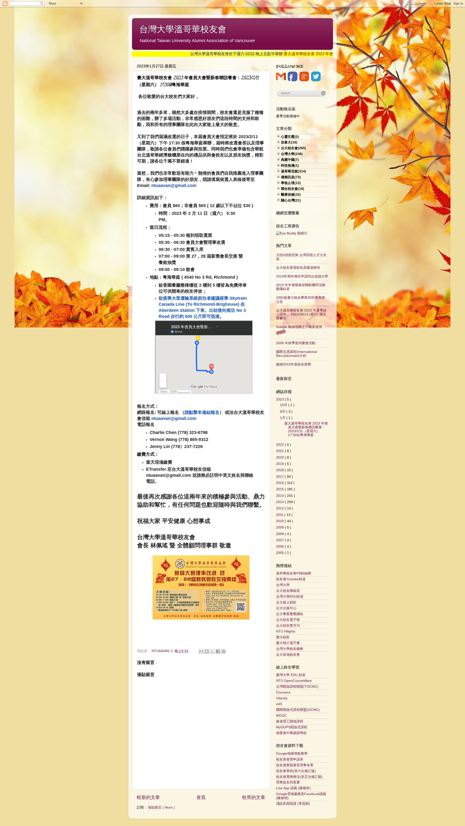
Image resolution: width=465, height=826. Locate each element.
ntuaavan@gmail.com (173, 185)
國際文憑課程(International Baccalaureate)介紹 (296, 353)
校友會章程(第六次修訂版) (296, 771)
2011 (280, 515)
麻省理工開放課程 (289, 721)
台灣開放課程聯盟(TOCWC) (297, 686)
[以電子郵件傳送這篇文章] (201, 651)
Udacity (281, 698)
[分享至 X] (212, 651)
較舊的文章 (253, 797)
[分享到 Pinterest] (223, 651)
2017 (280, 476)
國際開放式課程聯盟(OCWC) (298, 710)
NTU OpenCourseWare (294, 681)
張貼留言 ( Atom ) (161, 807)
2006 (280, 546)
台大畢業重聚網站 (289, 614)
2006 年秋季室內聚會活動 (295, 343)
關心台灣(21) (291, 200)
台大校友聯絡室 (288, 591)
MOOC (281, 715)
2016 (280, 483)
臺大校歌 (283, 637)
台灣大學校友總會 (289, 649)
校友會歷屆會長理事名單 (294, 765)
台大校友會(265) (293, 148)
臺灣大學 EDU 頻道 (290, 675)
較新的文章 (148, 797)
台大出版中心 (286, 608)
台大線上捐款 (286, 602)
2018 (280, 470)
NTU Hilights (285, 631)
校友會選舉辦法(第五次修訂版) (299, 777)
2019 (280, 464)
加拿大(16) (289, 142)
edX (279, 704)
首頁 (201, 797)
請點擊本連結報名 (202, 412)
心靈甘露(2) (290, 137)
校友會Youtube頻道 (291, 579)
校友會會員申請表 (289, 759)
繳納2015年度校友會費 (293, 364)
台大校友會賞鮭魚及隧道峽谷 (298, 267)
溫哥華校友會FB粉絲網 (293, 573)
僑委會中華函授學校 (291, 733)
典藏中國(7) (290, 160)
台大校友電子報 (288, 620)
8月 (283, 411)
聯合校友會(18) (292, 189)
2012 (280, 508)
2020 (280, 457)
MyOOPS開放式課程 (291, 727)
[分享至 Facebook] (218, 651)
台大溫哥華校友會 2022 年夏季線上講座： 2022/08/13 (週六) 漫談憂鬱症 (301, 314)
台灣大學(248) (292, 154)
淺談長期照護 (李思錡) (293, 803)
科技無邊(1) (290, 165)
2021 (280, 451)
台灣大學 (283, 585)
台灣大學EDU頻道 (289, 596)
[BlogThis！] (206, 651)
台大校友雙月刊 (288, 625)
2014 (280, 496)
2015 (280, 489)
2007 (280, 540)
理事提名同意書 (288, 782)
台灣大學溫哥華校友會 (182, 29)
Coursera (283, 692)
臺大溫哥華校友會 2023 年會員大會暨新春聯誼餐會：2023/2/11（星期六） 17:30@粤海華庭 (306, 429)
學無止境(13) (291, 183)
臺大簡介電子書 (288, 643)
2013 (280, 502)
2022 (280, 444)
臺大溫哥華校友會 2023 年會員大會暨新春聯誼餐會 (306, 54)
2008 (280, 534)
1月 (283, 418)
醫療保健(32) (291, 194)
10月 (284, 405)
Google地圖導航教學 (292, 753)
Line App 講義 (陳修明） (294, 788)
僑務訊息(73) (291, 177)
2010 (280, 521)
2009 (280, 527)
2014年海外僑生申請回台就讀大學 (302, 276)
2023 (280, 399)
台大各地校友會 (288, 654)
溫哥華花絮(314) (293, 171)
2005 (280, 553)
